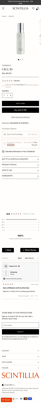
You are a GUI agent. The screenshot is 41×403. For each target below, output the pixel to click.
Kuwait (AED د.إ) (9, 385)
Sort (20, 258)
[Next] (37, 2)
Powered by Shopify (8, 392)
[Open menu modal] (3, 8)
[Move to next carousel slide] (36, 198)
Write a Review (32, 250)
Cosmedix (6, 65)
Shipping (5, 123)
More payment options (20, 117)
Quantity (5, 91)
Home (4, 16)
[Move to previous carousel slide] (36, 191)
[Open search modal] (33, 8)
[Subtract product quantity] (4, 95)
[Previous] (3, 2)
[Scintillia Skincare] (20, 8)
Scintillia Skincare (20, 388)
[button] (11, 80)
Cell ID (12, 274)
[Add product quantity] (11, 95)
